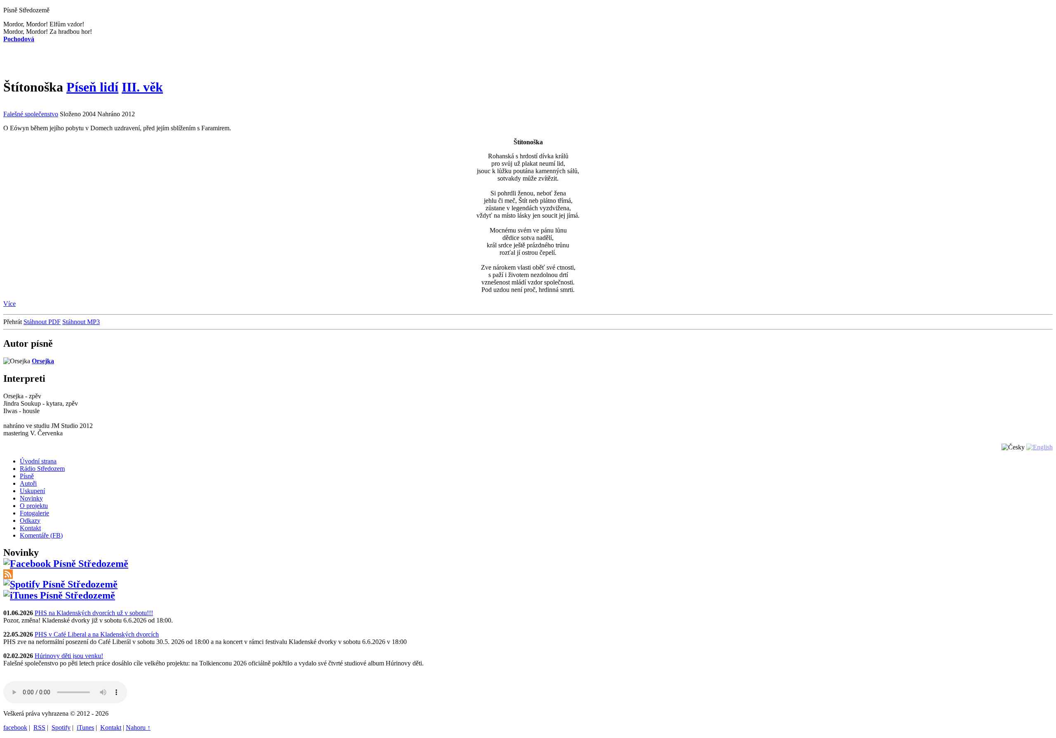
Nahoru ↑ (138, 727)
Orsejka (43, 360)
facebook (15, 727)
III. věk (142, 87)
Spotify (61, 727)
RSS (39, 727)
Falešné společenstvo (30, 114)
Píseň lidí (92, 87)
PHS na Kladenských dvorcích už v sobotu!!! (94, 612)
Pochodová (18, 38)
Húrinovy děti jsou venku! (69, 655)
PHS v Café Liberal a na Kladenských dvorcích (97, 634)
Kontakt (110, 727)
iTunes (85, 727)
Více (9, 303)
